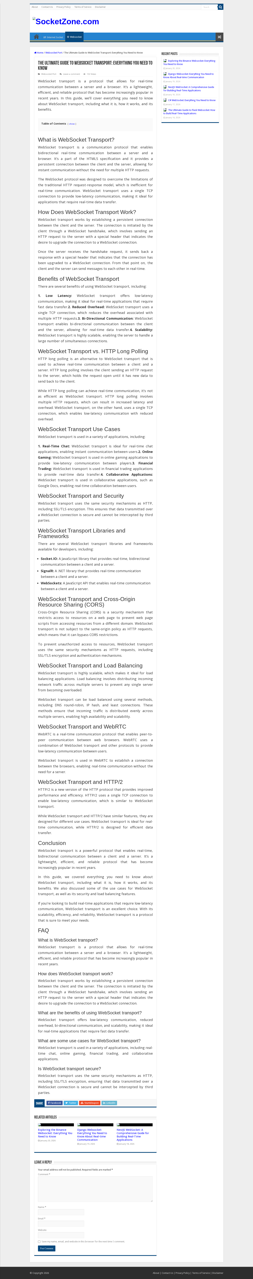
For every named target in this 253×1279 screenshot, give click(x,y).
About (35, 7)
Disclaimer (100, 7)
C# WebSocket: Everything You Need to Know (192, 100)
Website (42, 1230)
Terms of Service (82, 7)
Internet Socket (55, 37)
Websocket (76, 37)
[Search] (220, 7)
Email (41, 1218)
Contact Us (47, 7)
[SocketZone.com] (66, 20)
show (72, 123)
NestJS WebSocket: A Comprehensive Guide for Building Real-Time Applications (133, 1134)
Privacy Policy (63, 7)
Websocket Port (53, 52)
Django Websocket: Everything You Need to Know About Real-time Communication (92, 1134)
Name (42, 1207)
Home (36, 36)
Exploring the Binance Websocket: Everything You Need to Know (55, 1133)
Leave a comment (71, 74)
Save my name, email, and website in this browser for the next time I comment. (83, 1241)
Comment (44, 1174)
